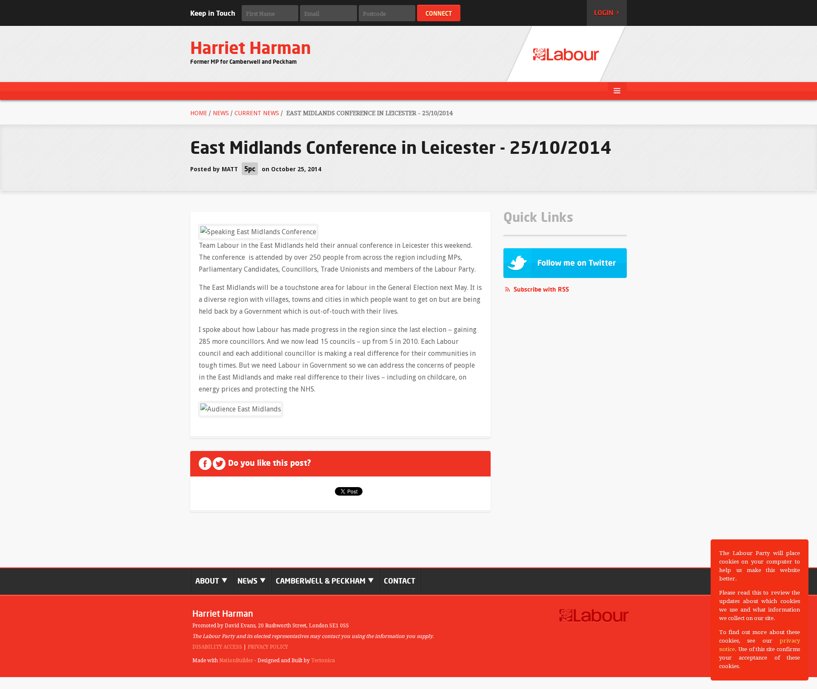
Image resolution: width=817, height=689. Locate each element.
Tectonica (323, 660)
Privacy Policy (268, 647)
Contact (399, 580)
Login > (607, 13)
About (208, 580)
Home (198, 113)
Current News (256, 113)
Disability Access (217, 647)
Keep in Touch (212, 13)
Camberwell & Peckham (321, 580)
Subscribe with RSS (541, 289)
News (221, 113)
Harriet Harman (250, 47)
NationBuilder (236, 660)
